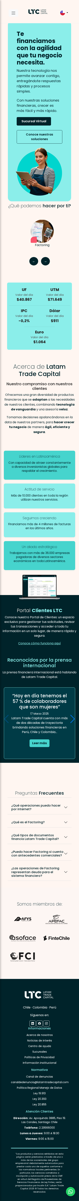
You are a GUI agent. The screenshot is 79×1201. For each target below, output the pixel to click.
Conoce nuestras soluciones (39, 136)
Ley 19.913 (39, 1093)
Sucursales (39, 1052)
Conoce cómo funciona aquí (39, 643)
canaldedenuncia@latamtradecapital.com (40, 1082)
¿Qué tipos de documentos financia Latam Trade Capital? (35, 837)
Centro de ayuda (39, 1046)
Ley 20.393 (39, 1099)
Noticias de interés (39, 1040)
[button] (72, 719)
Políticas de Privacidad (39, 1057)
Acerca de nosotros (39, 1035)
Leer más (39, 743)
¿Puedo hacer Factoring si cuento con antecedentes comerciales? (37, 854)
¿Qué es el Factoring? (28, 822)
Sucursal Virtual (33, 121)
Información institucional (39, 1063)
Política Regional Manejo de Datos (39, 1088)
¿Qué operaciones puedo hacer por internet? (36, 807)
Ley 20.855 (39, 1104)
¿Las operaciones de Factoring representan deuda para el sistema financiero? (35, 872)
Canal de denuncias (39, 1077)
